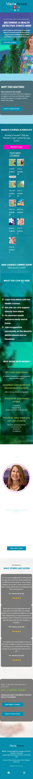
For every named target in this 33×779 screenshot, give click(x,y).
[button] (14, 7)
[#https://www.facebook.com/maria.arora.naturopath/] (9, 773)
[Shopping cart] (19, 7)
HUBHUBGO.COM (18, 766)
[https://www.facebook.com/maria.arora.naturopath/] (15, 10)
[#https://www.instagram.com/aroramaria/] (18, 10)
